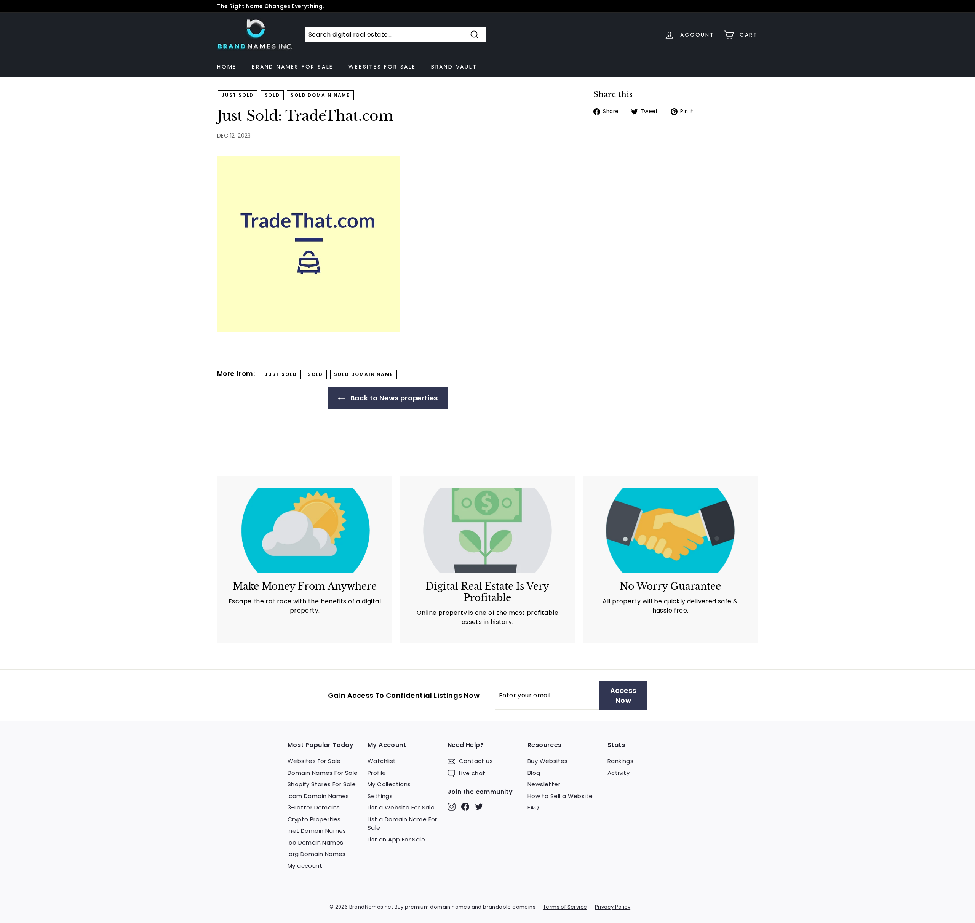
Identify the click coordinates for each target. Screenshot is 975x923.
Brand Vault (454, 66)
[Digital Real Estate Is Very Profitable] (487, 530)
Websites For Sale (382, 66)
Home (227, 66)
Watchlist (382, 761)
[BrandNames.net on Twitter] (479, 806)
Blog (533, 773)
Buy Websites (547, 761)
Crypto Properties (314, 819)
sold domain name (320, 95)
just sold (238, 95)
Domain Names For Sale (323, 773)
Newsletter (543, 784)
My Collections (389, 784)
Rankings (620, 761)
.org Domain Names (317, 854)
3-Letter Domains (314, 807)
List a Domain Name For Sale (402, 823)
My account (305, 866)
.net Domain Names (317, 831)
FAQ (533, 807)
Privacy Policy (613, 906)
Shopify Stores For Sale (322, 784)
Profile (377, 773)
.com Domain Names (318, 796)
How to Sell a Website (560, 796)
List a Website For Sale (401, 807)
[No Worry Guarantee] (670, 530)
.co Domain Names (315, 842)
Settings (380, 796)
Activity (618, 773)
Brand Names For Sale (292, 66)
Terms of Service (565, 906)
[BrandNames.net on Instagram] (452, 806)
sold (272, 95)
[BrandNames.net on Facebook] (465, 806)
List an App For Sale (396, 839)
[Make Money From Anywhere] (305, 530)
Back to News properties (393, 398)
